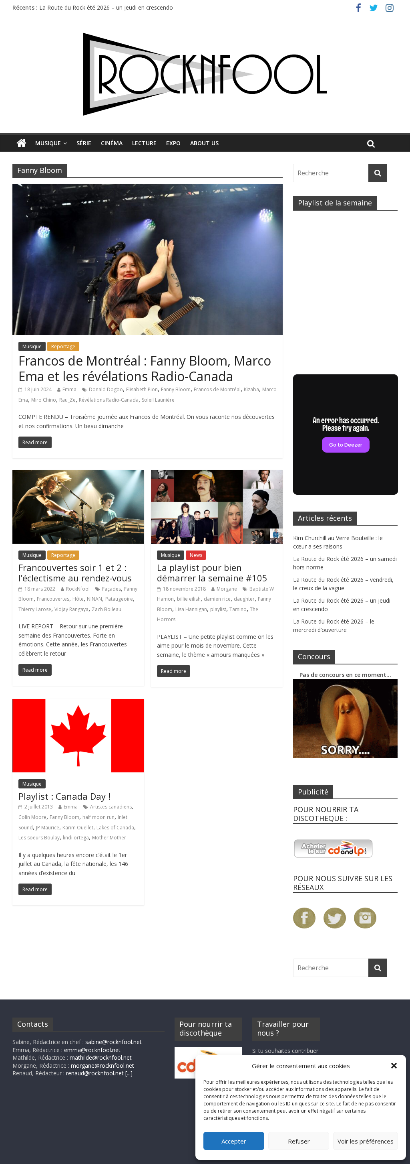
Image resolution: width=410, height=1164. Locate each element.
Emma (69, 389)
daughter (244, 598)
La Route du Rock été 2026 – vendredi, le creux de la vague (343, 584)
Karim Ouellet (77, 827)
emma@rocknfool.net (92, 1050)
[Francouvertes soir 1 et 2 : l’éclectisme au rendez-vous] (78, 475)
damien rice (217, 598)
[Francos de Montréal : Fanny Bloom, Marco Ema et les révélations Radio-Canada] (147, 189)
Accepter (233, 1141)
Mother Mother (109, 837)
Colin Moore (32, 817)
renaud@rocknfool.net (95, 1073)
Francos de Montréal (217, 389)
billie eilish (189, 598)
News (196, 555)
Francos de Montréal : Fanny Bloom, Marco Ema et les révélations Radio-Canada (144, 368)
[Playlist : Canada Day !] (78, 703)
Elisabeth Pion (142, 389)
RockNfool (78, 588)
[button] (394, 1066)
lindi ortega (76, 837)
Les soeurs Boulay (39, 837)
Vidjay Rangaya (71, 609)
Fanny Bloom (176, 389)
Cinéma (112, 143)
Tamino (238, 609)
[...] (129, 1073)
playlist (218, 609)
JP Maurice (47, 827)
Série (83, 143)
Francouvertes (53, 598)
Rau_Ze (67, 399)
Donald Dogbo (106, 389)
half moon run (98, 817)
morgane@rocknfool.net (102, 1065)
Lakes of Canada (115, 827)
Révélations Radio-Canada (109, 399)
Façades (111, 588)
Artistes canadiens (111, 806)
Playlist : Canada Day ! (64, 796)
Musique (48, 143)
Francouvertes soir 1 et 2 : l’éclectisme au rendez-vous (75, 572)
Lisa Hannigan (191, 609)
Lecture (144, 143)
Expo (173, 143)
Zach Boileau (106, 609)
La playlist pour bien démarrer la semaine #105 (212, 572)
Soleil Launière (158, 399)
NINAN (94, 598)
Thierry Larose (34, 609)
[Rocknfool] (205, 74)
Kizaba (251, 389)
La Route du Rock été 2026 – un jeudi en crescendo (106, 7)
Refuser (299, 1141)
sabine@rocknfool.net (113, 1042)
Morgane (227, 588)
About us (204, 143)
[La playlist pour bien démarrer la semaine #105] (217, 475)
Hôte (78, 598)
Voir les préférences (366, 1141)
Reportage (63, 346)
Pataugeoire (119, 598)
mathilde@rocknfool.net (101, 1057)
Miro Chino (43, 399)
